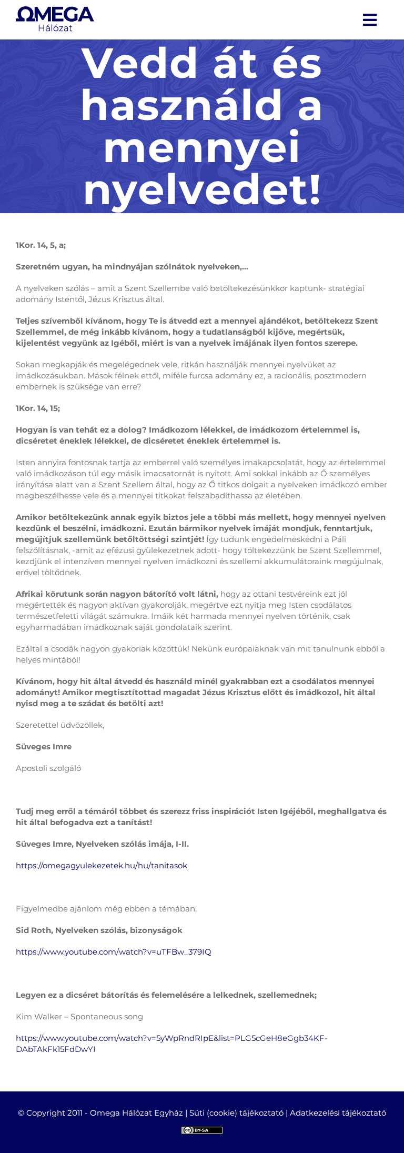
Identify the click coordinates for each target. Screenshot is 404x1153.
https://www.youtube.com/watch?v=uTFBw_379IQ (113, 952)
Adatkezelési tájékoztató (338, 1113)
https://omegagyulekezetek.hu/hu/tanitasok (101, 865)
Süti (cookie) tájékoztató (236, 1113)
